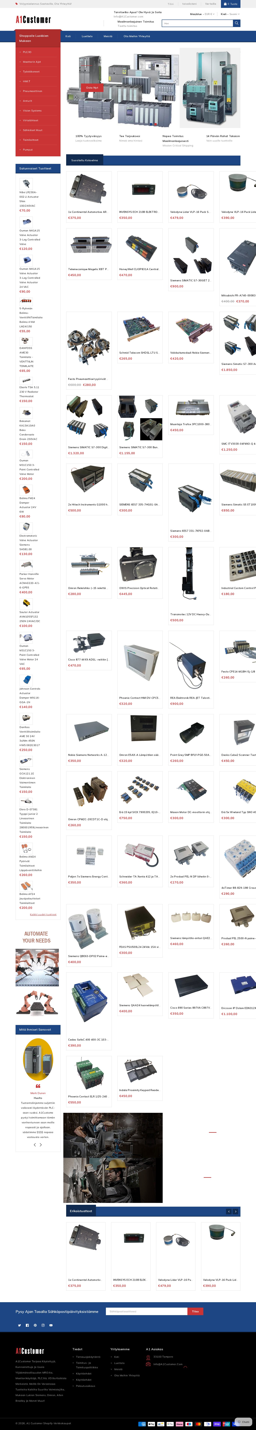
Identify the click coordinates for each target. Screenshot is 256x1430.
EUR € (208, 14)
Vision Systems (32, 110)
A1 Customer (34, 1423)
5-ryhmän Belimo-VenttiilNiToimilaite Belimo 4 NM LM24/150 (31, 317)
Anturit (27, 100)
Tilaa (195, 1311)
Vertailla (210, 3)
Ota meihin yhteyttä (127, 1375)
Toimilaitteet (31, 139)
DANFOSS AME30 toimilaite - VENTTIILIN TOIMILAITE (26, 356)
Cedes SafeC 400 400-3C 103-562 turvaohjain (97, 1039)
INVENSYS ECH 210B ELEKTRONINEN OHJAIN (147, 211)
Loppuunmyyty (159, 184)
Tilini (171, 3)
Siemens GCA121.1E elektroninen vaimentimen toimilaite (27, 777)
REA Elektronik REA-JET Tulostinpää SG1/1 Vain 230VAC (206, 697)
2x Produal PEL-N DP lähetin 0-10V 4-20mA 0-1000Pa (204, 876)
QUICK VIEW (108, 177)
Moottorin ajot (32, 61)
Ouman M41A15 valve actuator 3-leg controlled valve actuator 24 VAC (29, 277)
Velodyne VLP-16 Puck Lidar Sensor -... (227, 1279)
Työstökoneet (31, 71)
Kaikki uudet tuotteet (43, 914)
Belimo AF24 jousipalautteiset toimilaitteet (29, 898)
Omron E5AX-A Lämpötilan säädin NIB (143, 754)
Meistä (118, 1369)
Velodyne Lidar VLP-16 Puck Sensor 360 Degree (200, 211)
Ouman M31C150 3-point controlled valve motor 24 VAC (29, 654)
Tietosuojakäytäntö (88, 1356)
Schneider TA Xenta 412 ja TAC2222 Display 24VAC (152, 876)
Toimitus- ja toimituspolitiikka (87, 1365)
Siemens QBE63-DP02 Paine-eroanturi (92, 956)
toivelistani (189, 3)
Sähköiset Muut (33, 130)
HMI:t (26, 81)
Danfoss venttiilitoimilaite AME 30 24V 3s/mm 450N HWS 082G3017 (29, 736)
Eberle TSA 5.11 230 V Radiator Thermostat (29, 392)
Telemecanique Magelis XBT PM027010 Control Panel (102, 269)
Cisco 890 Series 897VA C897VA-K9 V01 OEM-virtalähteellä (208, 1007)
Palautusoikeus (85, 1385)
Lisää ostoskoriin (108, 184)
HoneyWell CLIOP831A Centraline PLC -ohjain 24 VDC (153, 269)
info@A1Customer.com (167, 1364)
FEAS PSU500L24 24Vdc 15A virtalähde (144, 946)
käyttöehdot (84, 1373)
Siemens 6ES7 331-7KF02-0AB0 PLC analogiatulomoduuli (206, 530)
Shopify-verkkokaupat (57, 1423)
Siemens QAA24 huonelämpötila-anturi (144, 1005)
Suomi (233, 14)
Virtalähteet (30, 120)
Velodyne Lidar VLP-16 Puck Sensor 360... (184, 1279)
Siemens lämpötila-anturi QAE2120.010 (195, 938)
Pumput (28, 149)
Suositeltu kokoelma (84, 160)
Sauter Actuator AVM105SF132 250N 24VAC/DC (29, 617)
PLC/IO (27, 51)
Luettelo (119, 1362)
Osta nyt (92, 87)
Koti (116, 1356)
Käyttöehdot (84, 1379)
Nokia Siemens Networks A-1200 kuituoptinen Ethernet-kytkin (107, 754)
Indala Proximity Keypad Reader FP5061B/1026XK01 (152, 1090)
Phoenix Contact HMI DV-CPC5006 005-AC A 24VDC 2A (154, 697)
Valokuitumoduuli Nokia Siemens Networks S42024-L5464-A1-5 (210, 352)
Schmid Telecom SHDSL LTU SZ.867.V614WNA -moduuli (154, 352)
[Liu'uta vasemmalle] (35, 1145)
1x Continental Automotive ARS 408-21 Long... (97, 1279)
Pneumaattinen (32, 91)
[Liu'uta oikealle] (41, 1145)
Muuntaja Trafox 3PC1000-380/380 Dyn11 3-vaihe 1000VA (207, 424)
